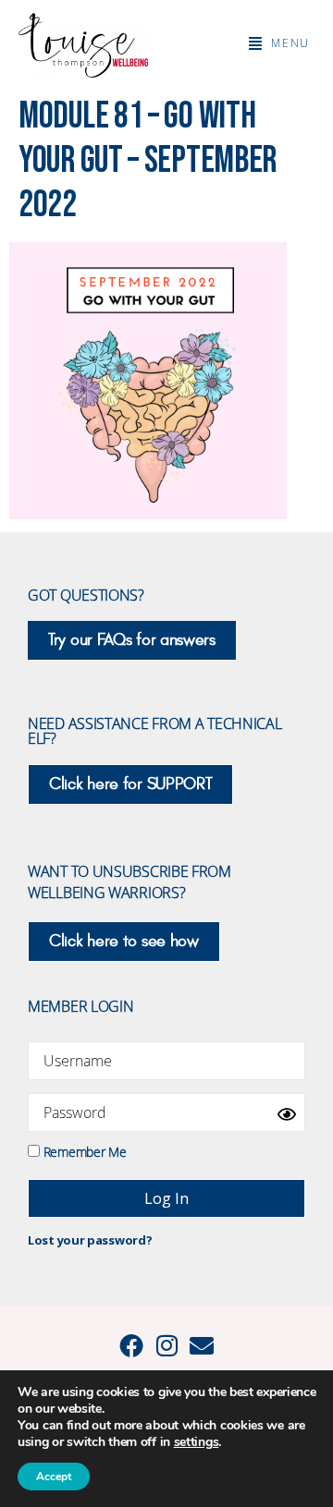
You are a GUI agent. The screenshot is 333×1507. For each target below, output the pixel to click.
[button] (279, 43)
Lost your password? (90, 1240)
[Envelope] (202, 1345)
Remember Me (83, 1151)
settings (196, 1442)
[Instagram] (166, 1345)
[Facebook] (131, 1345)
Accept (53, 1476)
